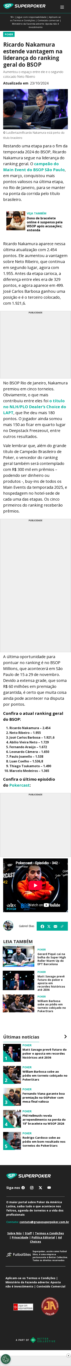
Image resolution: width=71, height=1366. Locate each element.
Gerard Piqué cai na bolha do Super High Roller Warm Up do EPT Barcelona (51, 959)
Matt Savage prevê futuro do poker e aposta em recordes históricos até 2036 (51, 983)
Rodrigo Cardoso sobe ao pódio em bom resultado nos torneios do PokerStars (43, 1141)
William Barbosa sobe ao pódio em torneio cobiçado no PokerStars (51, 1006)
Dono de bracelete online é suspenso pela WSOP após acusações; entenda (45, 224)
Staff (28, 1233)
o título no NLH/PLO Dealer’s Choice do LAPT (34, 406)
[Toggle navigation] (62, 7)
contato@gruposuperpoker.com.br (44, 1222)
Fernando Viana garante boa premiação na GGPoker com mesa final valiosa (43, 1097)
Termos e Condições (49, 1233)
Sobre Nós (14, 1233)
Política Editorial (43, 1237)
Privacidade (20, 1237)
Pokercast (19, 785)
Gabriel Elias (26, 926)
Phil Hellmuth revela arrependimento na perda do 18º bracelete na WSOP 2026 (44, 1119)
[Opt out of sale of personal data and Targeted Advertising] (6, 1359)
